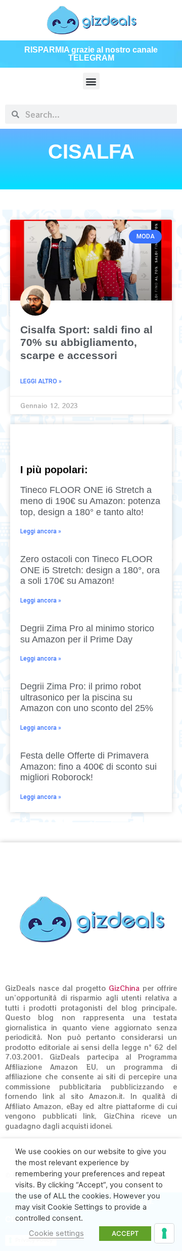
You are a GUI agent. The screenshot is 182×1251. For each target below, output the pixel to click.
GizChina (124, 988)
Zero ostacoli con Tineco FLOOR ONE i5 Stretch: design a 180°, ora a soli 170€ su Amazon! (90, 570)
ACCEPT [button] (125, 1233)
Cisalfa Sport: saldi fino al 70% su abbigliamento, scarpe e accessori (86, 342)
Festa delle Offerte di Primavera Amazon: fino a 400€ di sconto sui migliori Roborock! (88, 766)
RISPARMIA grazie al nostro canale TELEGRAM (91, 53)
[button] (91, 81)
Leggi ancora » (40, 531)
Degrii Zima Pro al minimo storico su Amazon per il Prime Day (87, 633)
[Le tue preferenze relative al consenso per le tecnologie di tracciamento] (164, 1233)
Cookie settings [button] (56, 1233)
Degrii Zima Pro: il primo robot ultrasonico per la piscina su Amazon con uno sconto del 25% (86, 697)
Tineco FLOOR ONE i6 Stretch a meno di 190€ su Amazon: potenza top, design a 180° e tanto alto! (90, 501)
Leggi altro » (41, 381)
